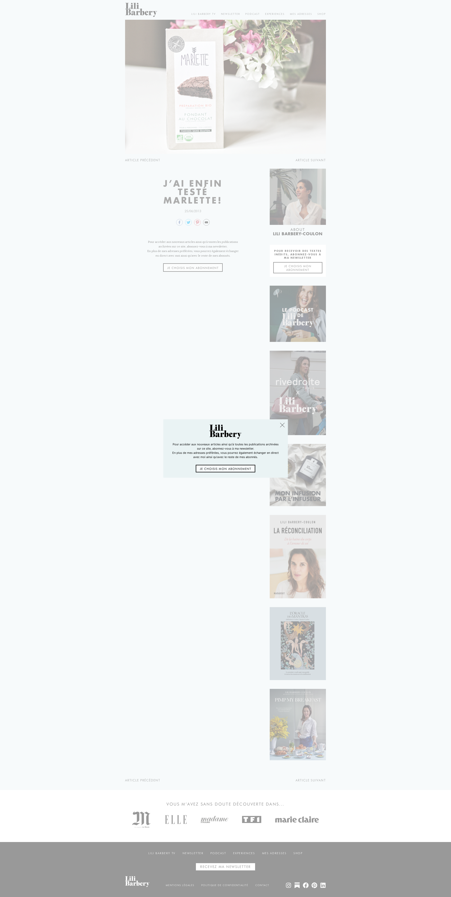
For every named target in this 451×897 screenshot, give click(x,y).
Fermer (282, 425)
